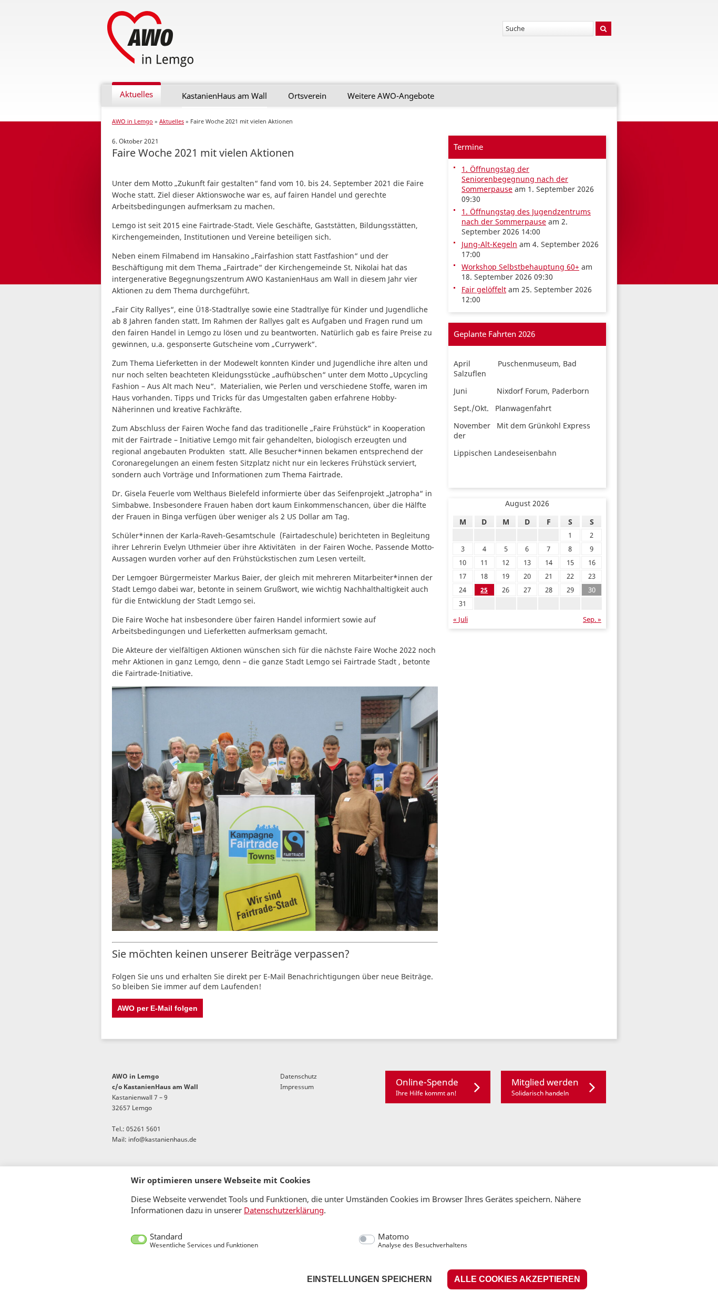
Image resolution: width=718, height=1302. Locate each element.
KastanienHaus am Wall (224, 95)
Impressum (297, 1086)
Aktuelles (136, 94)
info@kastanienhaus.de (162, 1139)
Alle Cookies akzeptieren (517, 1279)
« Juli (460, 619)
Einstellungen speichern (369, 1279)
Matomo (422, 1240)
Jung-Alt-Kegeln (489, 244)
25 (484, 590)
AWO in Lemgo (132, 121)
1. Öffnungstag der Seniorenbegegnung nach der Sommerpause (514, 179)
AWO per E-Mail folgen (157, 1008)
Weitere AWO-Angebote (390, 95)
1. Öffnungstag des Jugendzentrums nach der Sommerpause (526, 217)
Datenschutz (298, 1076)
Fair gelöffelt (483, 289)
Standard (204, 1240)
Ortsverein (307, 95)
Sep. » (592, 619)
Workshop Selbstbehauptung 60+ (520, 267)
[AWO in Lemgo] (151, 39)
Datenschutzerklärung (284, 1210)
